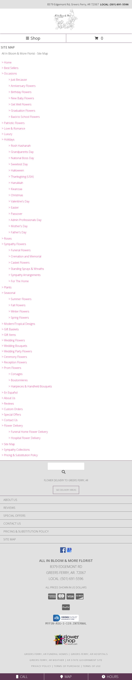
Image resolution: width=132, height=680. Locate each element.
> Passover (15, 214)
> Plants (7, 287)
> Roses (7, 238)
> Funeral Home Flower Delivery (28, 432)
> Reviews (8, 403)
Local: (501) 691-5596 (66, 578)
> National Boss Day (21, 158)
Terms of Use (92, 666)
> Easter (14, 207)
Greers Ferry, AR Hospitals (89, 654)
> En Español (10, 392)
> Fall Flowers (17, 305)
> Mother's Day (18, 226)
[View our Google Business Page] (69, 552)
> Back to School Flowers (24, 117)
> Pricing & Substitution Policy (20, 455)
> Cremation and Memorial (25, 256)
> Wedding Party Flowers (17, 351)
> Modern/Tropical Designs (18, 324)
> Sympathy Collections (16, 449)
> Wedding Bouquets (14, 346)
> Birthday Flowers (20, 92)
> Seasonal (8, 293)
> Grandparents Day (21, 152)
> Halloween (16, 170)
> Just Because (18, 79)
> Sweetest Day (18, 164)
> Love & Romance (13, 128)
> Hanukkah (16, 183)
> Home (7, 62)
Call (23, 676)
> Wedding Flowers (13, 340)
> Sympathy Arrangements (25, 275)
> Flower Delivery (12, 425)
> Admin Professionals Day (25, 220)
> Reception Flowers (14, 362)
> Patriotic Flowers (13, 123)
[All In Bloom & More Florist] (66, 29)
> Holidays (8, 139)
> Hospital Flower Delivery (24, 438)
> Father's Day (17, 232)
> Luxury (7, 134)
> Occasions (9, 73)
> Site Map (8, 444)
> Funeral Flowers (20, 250)
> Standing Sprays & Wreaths (26, 269)
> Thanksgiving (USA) (21, 176)
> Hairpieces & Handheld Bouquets (30, 386)
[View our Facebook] (63, 552)
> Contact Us (10, 420)
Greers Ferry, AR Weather (47, 660)
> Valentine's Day (19, 201)
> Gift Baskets (10, 329)
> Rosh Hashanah (20, 146)
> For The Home (19, 281)
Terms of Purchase (67, 666)
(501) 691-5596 (119, 4)
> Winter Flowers (19, 311)
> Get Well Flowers (20, 104)
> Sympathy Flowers (14, 244)
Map (67, 676)
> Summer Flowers (20, 299)
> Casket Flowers (19, 262)
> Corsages (16, 374)
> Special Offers (11, 414)
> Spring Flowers (19, 317)
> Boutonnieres (18, 380)
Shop (35, 38)
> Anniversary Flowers (22, 86)
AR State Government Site (84, 660)
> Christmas (16, 195)
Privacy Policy (41, 666)
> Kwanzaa (15, 189)
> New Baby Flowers (21, 98)
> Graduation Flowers (22, 110)
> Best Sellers (10, 68)
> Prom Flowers (11, 368)
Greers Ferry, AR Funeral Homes (46, 654)
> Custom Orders (12, 409)
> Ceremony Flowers (14, 357)
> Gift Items (9, 335)
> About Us (8, 398)
